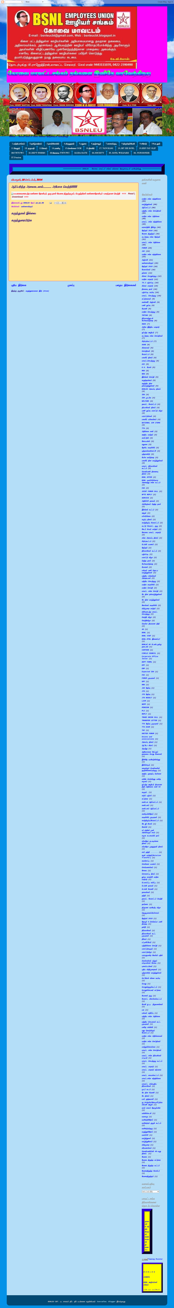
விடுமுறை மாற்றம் (149, 609)
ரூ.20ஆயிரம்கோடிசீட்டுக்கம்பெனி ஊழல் (152, 1104)
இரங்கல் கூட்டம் (148, 510)
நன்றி (144, 927)
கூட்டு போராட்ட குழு (150, 526)
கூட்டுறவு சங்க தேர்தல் (151, 237)
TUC (143, 730)
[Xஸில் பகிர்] (60, 203)
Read (131, 193)
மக (143, 1010)
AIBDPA (147, 1270)
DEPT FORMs (147, 662)
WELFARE (145, 401)
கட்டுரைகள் (146, 299)
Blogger (112, 1302)
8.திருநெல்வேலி (128, 144)
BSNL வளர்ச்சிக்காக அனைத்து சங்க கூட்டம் (151, 481)
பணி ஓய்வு (146, 305)
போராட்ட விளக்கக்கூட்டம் (152, 999)
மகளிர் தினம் (147, 358)
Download (17, 197)
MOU (143, 371)
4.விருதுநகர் (69, 144)
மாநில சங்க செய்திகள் (151, 1041)
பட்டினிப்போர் (146, 942)
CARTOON (145, 650)
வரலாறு (145, 1117)
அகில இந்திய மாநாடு (150, 327)
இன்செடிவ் (146, 765)
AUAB (144, 345)
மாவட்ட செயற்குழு (149, 296)
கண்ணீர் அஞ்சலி (149, 302)
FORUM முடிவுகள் (148, 678)
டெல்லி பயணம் (148, 544)
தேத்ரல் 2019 (147, 919)
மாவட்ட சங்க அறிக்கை (151, 242)
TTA (143, 428)
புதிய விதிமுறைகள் (149, 970)
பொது (144, 984)
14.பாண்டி (56, 148)
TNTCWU (145, 315)
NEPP (144, 704)
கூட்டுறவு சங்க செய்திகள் (152, 336)
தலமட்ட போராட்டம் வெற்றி (152, 899)
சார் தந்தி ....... (150, 852)
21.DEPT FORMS (37, 153)
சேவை (144, 871)
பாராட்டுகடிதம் (147, 949)
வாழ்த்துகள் (146, 1138)
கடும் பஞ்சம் (147, 796)
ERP (143, 668)
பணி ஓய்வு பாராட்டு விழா (152, 411)
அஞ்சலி (145, 260)
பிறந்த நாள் (146, 561)
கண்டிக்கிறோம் (147, 814)
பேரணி (144, 309)
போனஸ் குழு (147, 996)
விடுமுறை (145, 1145)
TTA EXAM (146, 727)
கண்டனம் (145, 805)
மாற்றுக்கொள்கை (148, 1047)
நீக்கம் (144, 939)
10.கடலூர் (156, 144)
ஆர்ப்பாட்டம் (146, 208)
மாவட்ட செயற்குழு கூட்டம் (152, 1061)
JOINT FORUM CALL (150, 491)
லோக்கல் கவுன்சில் (149, 605)
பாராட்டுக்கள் (147, 416)
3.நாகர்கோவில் (53, 144)
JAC (143, 251)
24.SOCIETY (98, 153)
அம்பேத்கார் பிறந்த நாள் (151, 504)
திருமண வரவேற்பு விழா (151, 908)
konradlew (101, 1302)
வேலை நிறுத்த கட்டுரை (151, 1160)
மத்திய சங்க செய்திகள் (151, 211)
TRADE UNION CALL (150, 717)
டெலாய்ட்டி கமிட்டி (149, 883)
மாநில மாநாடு (147, 279)
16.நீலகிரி (90, 148)
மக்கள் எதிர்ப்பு (147, 1013)
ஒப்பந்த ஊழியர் (148, 333)
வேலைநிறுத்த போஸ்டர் (151, 1171)
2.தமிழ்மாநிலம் (36, 144)
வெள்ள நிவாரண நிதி (150, 624)
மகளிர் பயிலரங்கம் (149, 419)
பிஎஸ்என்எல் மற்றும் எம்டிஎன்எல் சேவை (149, 962)
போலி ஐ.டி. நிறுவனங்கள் (152, 1004)
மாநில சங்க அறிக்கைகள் (152, 1036)
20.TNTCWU (17, 153)
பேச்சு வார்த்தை (148, 458)
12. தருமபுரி (30, 148)
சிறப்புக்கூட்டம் (147, 341)
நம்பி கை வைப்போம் (151, 1283)
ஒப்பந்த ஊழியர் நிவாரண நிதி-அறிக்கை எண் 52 (152, 786)
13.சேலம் (43, 148)
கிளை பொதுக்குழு (149, 276)
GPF (143, 681)
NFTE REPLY (147, 495)
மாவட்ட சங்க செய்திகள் (151, 1050)
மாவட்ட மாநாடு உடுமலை (151, 1070)
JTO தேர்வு (146, 694)
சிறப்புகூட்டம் (146, 541)
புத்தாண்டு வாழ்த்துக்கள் (151, 973)
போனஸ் (145, 567)
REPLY (144, 714)
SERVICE (145, 498)
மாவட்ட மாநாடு (148, 1067)
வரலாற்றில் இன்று (149, 227)
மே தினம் (145, 1096)
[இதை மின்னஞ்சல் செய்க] (55, 203)
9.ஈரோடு (143, 144)
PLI (143, 711)
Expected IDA (148, 672)
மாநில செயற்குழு (148, 312)
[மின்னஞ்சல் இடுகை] (50, 203)
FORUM (144, 248)
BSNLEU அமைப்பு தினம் (151, 389)
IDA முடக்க (146, 398)
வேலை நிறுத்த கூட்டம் (150, 1166)
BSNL (144, 633)
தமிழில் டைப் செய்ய (152, 1288)
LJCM (144, 701)
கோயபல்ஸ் (146, 441)
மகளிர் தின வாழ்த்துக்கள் (152, 461)
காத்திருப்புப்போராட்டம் (150, 821)
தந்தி (144, 896)
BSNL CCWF (146, 636)
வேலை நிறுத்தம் (148, 234)
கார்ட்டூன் (145, 438)
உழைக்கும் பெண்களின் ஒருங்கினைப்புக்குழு (151, 769)
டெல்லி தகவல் (147, 886)
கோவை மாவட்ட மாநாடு (151, 532)
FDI (143, 675)
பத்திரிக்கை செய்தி (149, 946)
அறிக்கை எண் (147, 431)
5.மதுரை (82, 144)
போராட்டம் (145, 354)
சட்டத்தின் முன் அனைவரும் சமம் (148, 831)
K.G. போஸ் (146, 367)
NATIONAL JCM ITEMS (151, 423)
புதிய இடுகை (18, 285)
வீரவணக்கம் (146, 1148)
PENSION (145, 707)
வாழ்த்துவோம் (147, 1142)
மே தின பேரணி (148, 1093)
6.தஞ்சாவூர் (96, 144)
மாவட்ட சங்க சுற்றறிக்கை (152, 222)
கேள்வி (144, 827)
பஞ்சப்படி (145, 554)
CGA (143, 488)
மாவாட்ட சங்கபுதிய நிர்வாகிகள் (149, 1085)
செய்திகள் (146, 351)
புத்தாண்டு (146, 454)
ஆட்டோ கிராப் (147, 745)
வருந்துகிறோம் (147, 1132)
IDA (143, 395)
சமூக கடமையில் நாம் (150, 836)
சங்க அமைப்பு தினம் (150, 538)
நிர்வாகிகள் (146, 931)
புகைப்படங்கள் (147, 966)
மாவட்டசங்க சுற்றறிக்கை (151, 1079)
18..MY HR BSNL (126, 148)
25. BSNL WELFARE (119, 153)
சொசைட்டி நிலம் (148, 874)
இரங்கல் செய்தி (148, 377)
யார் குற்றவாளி (148, 1099)
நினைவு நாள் (147, 289)
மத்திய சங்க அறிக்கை (151, 1016)
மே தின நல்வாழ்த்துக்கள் (152, 594)
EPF (143, 665)
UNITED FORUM (148, 733)
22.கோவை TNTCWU (60, 153)
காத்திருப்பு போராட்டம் (150, 523)
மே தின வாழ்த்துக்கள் (150, 600)
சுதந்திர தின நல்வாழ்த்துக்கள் (148, 385)
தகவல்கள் (146, 892)
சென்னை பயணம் (149, 864)
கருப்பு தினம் (147, 520)
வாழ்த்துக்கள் (147, 204)
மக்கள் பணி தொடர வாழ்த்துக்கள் (150, 572)
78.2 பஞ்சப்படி (147, 283)
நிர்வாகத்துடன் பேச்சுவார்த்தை (147, 319)
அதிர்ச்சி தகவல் (148, 501)
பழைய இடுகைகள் (126, 285)
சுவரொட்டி (146, 861)
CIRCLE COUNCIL (149, 653)
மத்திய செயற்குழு (149, 581)
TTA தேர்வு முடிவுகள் (150, 724)
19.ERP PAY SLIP (147, 148)
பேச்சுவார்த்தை (147, 564)
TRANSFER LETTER (149, 720)
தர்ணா (144, 273)
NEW (143, 374)
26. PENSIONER (142, 153)
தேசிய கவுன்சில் (148, 448)
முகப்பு (71, 285)
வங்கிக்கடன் (146, 1113)
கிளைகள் (145, 348)
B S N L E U (149, 1265)
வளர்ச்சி (145, 1135)
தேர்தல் (144, 548)
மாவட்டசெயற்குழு (148, 361)
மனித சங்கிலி (147, 1027)
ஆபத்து (144, 749)
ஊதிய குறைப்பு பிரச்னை (151, 774)
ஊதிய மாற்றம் (147, 435)
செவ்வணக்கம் (147, 867)
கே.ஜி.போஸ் (147, 824)
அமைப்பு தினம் (147, 742)
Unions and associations (148, 738)
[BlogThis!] (58, 203)
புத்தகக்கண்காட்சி (149, 451)
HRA (143, 685)
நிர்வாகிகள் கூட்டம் (149, 551)
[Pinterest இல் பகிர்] (65, 203)
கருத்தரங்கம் (147, 380)
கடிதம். (145, 792)
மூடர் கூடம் (146, 1089)
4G (143, 629)
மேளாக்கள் (146, 270)
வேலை (144, 1157)
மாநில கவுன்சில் (148, 585)
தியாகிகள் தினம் (149, 408)
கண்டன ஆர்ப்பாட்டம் (150, 802)
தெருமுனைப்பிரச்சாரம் (150, 913)
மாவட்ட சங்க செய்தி (150, 591)
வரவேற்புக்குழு (147, 1129)
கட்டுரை (145, 799)
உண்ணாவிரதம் (27, 207)
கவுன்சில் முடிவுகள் (149, 817)
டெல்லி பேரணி (147, 889)
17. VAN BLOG (106, 148)
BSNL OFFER (147, 477)
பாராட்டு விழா (147, 558)
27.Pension (16, 158)
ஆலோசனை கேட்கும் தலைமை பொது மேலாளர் (152, 753)
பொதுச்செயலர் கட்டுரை (151, 990)
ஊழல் (144, 513)
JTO (143, 691)
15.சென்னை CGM (73, 148)
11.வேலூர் (15, 148)
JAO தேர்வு (146, 688)
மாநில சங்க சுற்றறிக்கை (151, 199)
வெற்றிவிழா (146, 621)
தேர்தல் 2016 (147, 231)
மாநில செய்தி (147, 588)
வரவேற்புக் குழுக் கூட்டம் (151, 1123)
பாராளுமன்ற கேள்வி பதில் (152, 955)
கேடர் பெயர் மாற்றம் (149, 529)
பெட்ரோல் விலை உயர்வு (151, 978)
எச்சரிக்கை (146, 516)
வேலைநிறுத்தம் (147, 1176)
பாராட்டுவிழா (147, 952)
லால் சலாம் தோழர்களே (151, 1108)
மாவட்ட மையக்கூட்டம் (150, 1075)
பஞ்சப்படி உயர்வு (148, 292)
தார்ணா (145, 904)
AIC (143, 364)
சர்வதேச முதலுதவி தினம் (152, 847)
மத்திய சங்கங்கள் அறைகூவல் (149, 577)
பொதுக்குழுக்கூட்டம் (149, 987)
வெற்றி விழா (147, 617)
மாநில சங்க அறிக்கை (150, 216)
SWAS (144, 324)
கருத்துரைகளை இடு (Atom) (37, 291)
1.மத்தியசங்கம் (18, 144)
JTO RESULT (147, 698)
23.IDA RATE (80, 153)
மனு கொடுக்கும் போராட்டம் (148, 1032)
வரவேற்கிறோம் (147, 1120)
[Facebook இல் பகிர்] (63, 203)
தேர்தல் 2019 (147, 266)
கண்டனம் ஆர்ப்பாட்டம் (150, 809)
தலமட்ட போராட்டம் (149, 404)
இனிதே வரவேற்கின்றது (151, 760)
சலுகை (144, 444)
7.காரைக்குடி (111, 144)
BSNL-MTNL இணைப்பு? (151, 639)
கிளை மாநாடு (147, 286)
